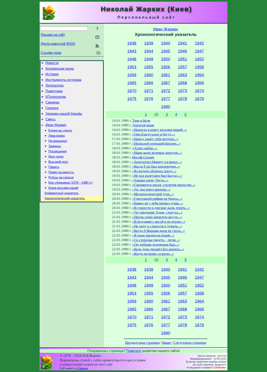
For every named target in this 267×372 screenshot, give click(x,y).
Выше (166, 343)
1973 (182, 91)
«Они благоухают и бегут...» (153, 134)
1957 (182, 67)
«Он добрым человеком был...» (155, 245)
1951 (182, 59)
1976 (148, 98)
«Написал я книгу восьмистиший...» (159, 130)
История (52, 74)
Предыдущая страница (142, 343)
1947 (199, 51)
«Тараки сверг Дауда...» (150, 180)
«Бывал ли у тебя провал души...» (157, 203)
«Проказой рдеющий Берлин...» (156, 144)
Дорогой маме (143, 125)
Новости (52, 63)
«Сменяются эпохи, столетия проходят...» (163, 185)
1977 (165, 98)
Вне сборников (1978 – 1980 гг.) (70, 182)
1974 (199, 91)
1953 (131, 67)
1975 (131, 98)
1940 (165, 43)
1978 (182, 98)
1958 (199, 67)
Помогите (133, 351)
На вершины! (57, 141)
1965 (131, 83)
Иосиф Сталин (143, 157)
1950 (165, 59)
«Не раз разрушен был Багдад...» (157, 176)
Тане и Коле (141, 121)
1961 (165, 75)
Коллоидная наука (59, 68)
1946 (182, 51)
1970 (131, 91)
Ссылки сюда (51, 52)
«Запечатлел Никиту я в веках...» (157, 162)
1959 (131, 75)
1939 (148, 43)
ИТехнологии (55, 97)
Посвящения (57, 151)
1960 (148, 75)
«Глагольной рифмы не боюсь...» (157, 199)
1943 (131, 51)
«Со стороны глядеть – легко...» (156, 240)
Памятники (54, 91)
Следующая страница (189, 343)
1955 (148, 67)
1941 (182, 43)
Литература (54, 85)
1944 (148, 51)
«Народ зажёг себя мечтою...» (155, 139)
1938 (131, 43)
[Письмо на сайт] (97, 37)
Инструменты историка (63, 80)
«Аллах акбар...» (144, 148)
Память (53, 167)
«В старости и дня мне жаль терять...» (161, 208)
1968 (182, 83)
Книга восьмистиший (63, 188)
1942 (199, 43)
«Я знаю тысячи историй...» (153, 235)
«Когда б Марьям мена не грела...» (158, 231)
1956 (165, 67)
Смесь (50, 119)
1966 (148, 83)
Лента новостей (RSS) (58, 44)
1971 (148, 91)
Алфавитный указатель (62, 193)
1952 (199, 59)
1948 (131, 59)
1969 (199, 83)
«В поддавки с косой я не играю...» (158, 222)
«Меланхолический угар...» (153, 194)
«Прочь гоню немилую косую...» (157, 217)
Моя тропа (55, 156)
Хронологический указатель (65, 198)
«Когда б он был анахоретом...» (156, 166)
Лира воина (56, 135)
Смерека (52, 102)
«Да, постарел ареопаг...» (151, 189)
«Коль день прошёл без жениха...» (158, 249)
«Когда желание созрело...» (153, 254)
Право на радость (61, 172)
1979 (199, 98)
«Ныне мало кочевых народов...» (157, 153)
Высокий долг (58, 161)
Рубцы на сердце (61, 177)
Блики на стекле (60, 130)
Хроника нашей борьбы (63, 113)
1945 (165, 51)
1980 (165, 106)
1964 (199, 75)
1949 (148, 59)
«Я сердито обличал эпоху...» (154, 171)
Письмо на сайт (53, 35)
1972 (165, 91)
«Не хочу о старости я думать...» (157, 226)
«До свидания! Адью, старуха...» (157, 212)
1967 (165, 83)
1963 (182, 75)
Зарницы (54, 146)
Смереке (83, 368)
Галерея (51, 108)
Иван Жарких (55, 125)
